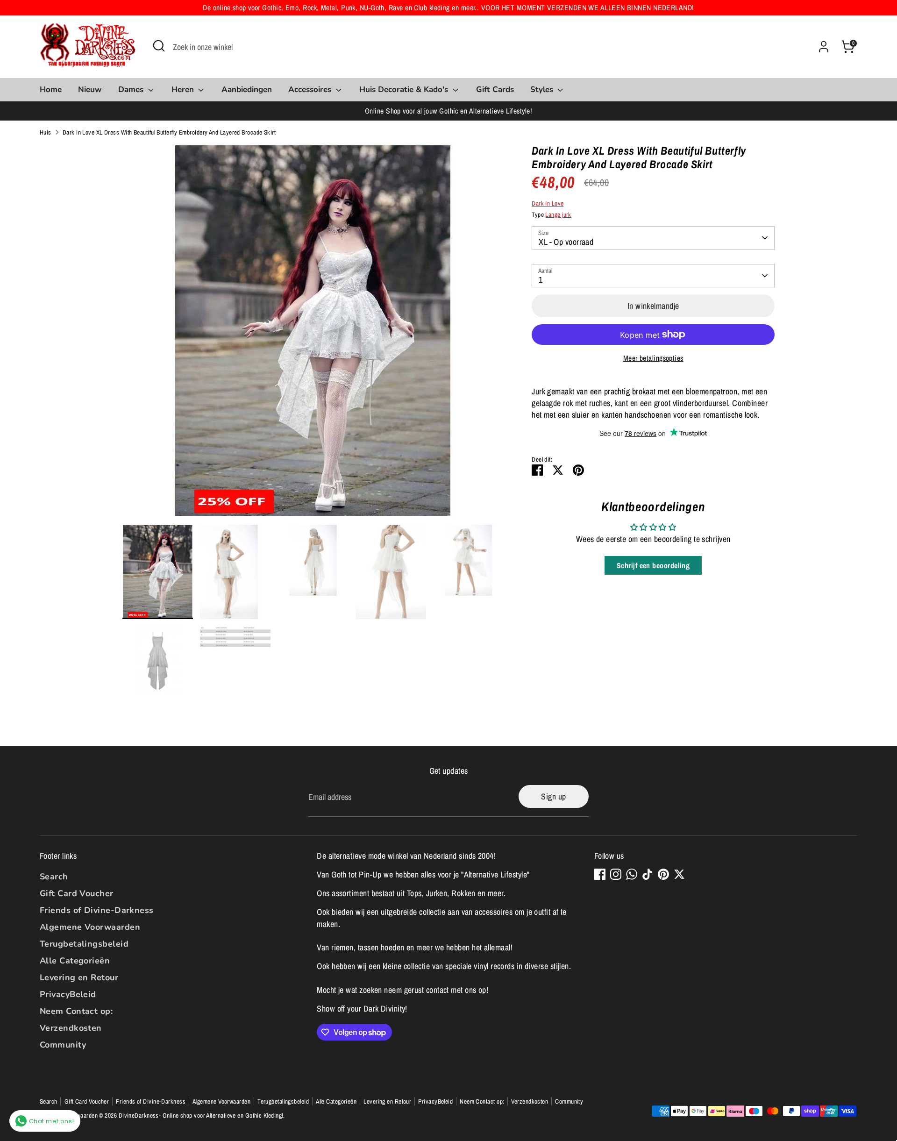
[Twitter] (679, 874)
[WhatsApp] (631, 874)
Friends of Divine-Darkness (97, 910)
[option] (313, 334)
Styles (542, 89)
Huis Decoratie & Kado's (404, 89)
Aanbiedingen (246, 89)
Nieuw (90, 89)
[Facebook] (599, 874)
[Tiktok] (647, 874)
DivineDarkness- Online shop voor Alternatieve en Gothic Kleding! (201, 1115)
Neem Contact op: (76, 1011)
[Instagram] (615, 874)
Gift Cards (495, 89)
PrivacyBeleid (68, 994)
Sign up (553, 796)
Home (51, 89)
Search (54, 876)
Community (63, 1044)
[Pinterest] (663, 874)
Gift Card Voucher (77, 893)
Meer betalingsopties (653, 358)
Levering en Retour (79, 977)
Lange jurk (558, 214)
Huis (45, 132)
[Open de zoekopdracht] (159, 45)
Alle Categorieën (75, 960)
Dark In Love (547, 203)
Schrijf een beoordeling (653, 565)
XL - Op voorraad (566, 242)
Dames (132, 89)
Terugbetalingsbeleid (84, 943)
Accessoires (311, 89)
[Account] (823, 46)
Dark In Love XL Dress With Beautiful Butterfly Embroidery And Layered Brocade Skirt (169, 132)
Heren (183, 89)
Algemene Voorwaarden (90, 927)
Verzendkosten (71, 1028)
